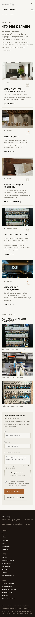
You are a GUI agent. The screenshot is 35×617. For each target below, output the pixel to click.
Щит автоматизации (16, 234)
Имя (5, 431)
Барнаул (4, 572)
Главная (4, 15)
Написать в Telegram (15, 498)
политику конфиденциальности (17, 486)
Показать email (7, 586)
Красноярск (6, 566)
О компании (6, 546)
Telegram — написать (9, 589)
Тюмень (4, 569)
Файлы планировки (16, 467)
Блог (3, 543)
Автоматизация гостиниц (13, 185)
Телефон (7, 442)
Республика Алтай (8, 575)
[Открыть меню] (32, 9)
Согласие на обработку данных (11, 608)
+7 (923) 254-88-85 (9, 9)
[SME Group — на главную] (8, 4)
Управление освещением (11, 288)
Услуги (4, 534)
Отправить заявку (14, 491)
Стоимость (5, 540)
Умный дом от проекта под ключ (14, 90)
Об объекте (12, 453)
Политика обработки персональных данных (15, 606)
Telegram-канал (7, 592)
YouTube (5, 596)
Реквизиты (27, 608)
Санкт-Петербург (8, 560)
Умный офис (11, 137)
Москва (4, 557)
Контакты (5, 549)
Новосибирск (6, 563)
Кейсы (4, 537)
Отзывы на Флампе (8, 599)
